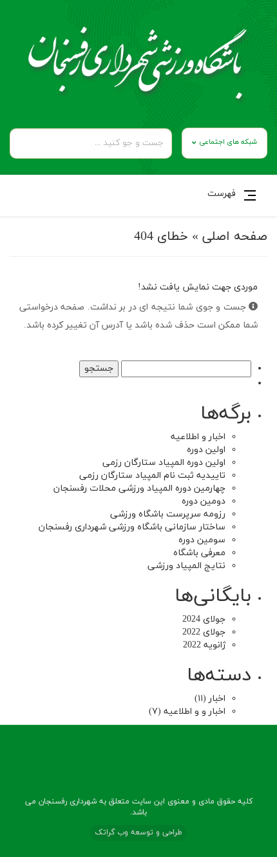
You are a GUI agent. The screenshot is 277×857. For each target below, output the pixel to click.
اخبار (217, 699)
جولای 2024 (203, 619)
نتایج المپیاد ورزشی (186, 566)
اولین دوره (206, 450)
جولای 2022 (203, 632)
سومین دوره (201, 540)
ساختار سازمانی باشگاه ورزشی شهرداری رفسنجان (132, 527)
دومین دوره (203, 501)
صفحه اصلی (234, 237)
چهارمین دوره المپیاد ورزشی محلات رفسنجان (139, 488)
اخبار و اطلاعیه (198, 437)
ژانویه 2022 (204, 645)
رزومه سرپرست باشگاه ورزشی (167, 514)
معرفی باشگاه (199, 553)
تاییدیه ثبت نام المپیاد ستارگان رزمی (152, 475)
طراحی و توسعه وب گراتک (138, 832)
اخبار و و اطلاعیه (194, 711)
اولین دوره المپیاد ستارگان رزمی (163, 463)
